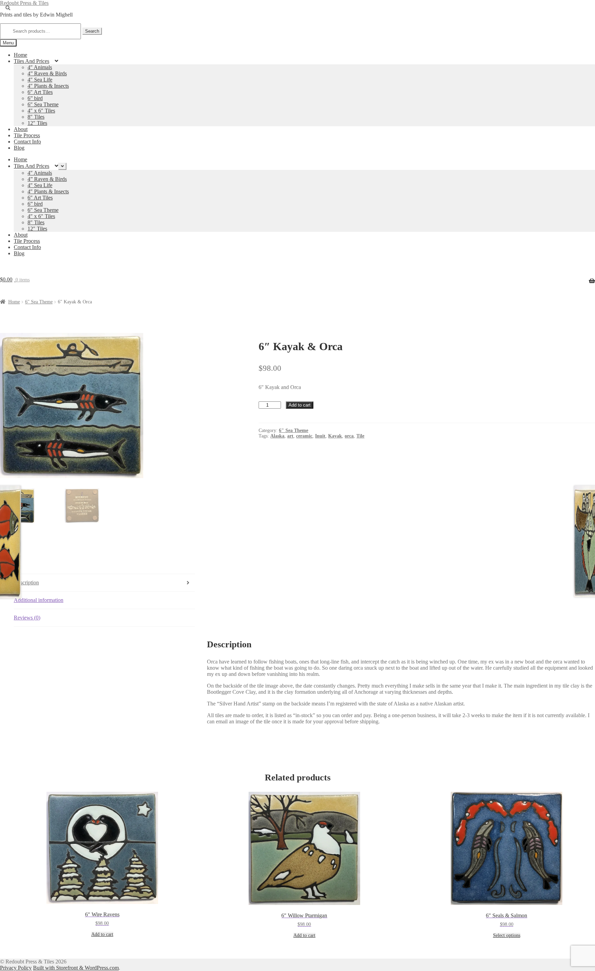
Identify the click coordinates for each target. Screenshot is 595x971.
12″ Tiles (37, 123)
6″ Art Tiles (40, 92)
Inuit (320, 436)
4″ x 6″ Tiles (41, 111)
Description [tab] (26, 582)
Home (20, 55)
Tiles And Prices (31, 61)
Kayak (335, 436)
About (21, 129)
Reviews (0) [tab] (27, 618)
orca (349, 436)
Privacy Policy (16, 968)
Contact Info (27, 141)
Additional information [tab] (38, 600)
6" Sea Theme (39, 301)
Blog (19, 148)
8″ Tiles (36, 117)
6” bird (35, 98)
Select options (506, 935)
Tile (360, 436)
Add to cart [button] (102, 934)
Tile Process (27, 135)
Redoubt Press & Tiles (24, 3)
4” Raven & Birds (47, 73)
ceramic (304, 436)
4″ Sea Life (40, 80)
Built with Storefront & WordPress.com (76, 968)
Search (92, 31)
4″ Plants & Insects (48, 86)
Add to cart (300, 405)
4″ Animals (40, 67)
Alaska (277, 436)
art (290, 436)
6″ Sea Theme (43, 104)
